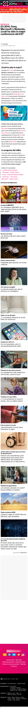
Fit (20, 693)
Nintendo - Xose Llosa (9, 177)
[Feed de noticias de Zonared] (5, 654)
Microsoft (4, 128)
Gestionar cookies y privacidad (10, 664)
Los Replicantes (12, 683)
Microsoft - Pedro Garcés (10, 172)
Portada (11, 6)
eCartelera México (21, 689)
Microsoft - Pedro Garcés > (10, 179)
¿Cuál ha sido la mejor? (9, 170)
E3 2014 (11, 70)
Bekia (9, 697)
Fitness (10, 700)
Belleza (18, 697)
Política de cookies (20, 662)
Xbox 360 (4, 96)
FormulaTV (13, 686)
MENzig (10, 693)
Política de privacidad (8, 662)
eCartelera (13, 689)
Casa (13, 700)
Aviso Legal (19, 660)
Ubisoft (7, 133)
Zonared (5, 44)
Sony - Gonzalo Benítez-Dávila (12, 174)
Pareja (9, 698)
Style (17, 693)
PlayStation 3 (18, 94)
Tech (14, 693)
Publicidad (23, 664)
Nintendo (13, 142)
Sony (21, 135)
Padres (22, 697)
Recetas (18, 698)
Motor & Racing (12, 694)
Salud (13, 698)
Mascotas (24, 698)
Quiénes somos (10, 660)
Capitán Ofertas (21, 683)
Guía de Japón (22, 690)
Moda (13, 697)
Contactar (14, 666)
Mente (17, 700)
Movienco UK (13, 690)
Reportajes (17, 6)
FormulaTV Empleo (15, 687)
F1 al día (19, 694)
